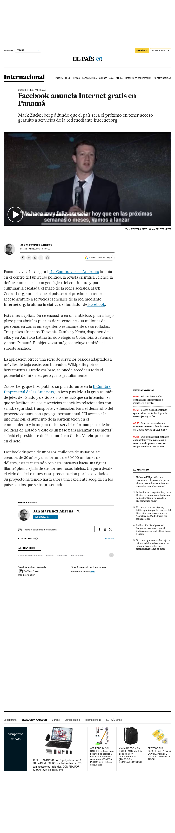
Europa (59, 78)
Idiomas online (93, 719)
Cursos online (72, 719)
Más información (26, 574)
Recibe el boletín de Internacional (40, 529)
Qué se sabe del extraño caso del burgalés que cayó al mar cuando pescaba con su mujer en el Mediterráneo (151, 441)
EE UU (67, 78)
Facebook (96, 304)
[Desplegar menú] (6, 59)
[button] (87, 179)
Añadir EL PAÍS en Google (100, 257)
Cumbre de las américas (31, 90)
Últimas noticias (162, 78)
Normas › (109, 538)
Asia (111, 78)
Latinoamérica (89, 78)
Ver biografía (42, 517)
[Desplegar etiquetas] (111, 555)
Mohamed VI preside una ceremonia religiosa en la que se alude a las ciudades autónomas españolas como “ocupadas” (153, 481)
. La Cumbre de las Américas (74, 271)
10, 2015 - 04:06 (40, 249)
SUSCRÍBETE (142, 50)
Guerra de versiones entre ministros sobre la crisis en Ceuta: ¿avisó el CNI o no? (151, 426)
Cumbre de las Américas (30, 555)
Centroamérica (77, 555)
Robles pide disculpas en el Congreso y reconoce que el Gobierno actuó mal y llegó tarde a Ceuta (153, 529)
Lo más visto (141, 469)
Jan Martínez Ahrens (36, 245)
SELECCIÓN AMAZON (34, 719)
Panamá (50, 555)
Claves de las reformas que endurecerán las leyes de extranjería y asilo (150, 413)
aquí (92, 571)
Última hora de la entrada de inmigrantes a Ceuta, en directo (148, 400)
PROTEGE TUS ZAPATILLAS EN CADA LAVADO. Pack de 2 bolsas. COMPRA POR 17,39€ (159, 754)
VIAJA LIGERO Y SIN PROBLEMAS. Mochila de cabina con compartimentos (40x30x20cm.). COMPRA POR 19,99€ (130, 755)
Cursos (56, 719)
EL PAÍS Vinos (114, 719)
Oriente (103, 78)
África (119, 78)
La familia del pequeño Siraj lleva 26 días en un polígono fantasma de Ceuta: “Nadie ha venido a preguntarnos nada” (153, 496)
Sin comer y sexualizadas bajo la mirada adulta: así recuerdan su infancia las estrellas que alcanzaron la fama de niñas (153, 544)
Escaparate (10, 719)
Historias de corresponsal (138, 78)
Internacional (24, 77)
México (76, 78)
